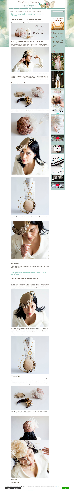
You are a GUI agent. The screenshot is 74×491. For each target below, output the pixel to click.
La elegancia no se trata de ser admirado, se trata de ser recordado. (29, 273)
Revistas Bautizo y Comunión (33, 8)
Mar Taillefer (17, 482)
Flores (54, 46)
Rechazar (8, 488)
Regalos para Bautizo (56, 35)
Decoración (54, 45)
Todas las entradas (55, 48)
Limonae (15, 261)
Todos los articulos (42, 8)
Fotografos (54, 47)
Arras (11, 8)
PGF (18, 263)
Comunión (18, 8)
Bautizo (14, 8)
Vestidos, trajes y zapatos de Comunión (58, 42)
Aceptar (66, 488)
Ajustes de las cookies (16, 488)
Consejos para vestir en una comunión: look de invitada (27, 15)
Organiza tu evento (24, 8)
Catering (54, 44)
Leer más (57, 486)
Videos (47, 8)
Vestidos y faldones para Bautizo (57, 36)
